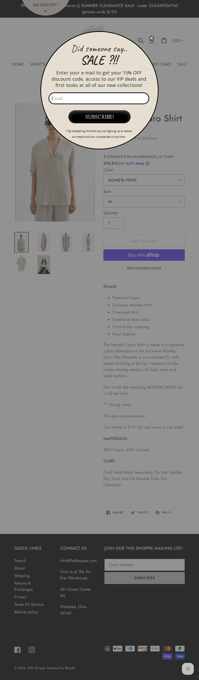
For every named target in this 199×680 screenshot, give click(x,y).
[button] (151, 38)
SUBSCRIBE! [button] (99, 117)
